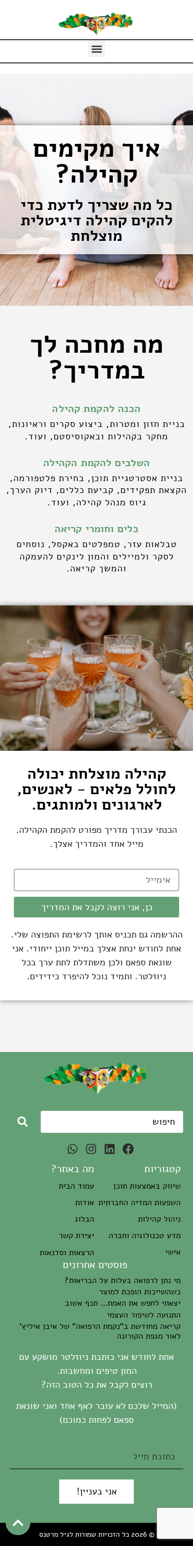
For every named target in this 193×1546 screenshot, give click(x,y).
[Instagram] (91, 1149)
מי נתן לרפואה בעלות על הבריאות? (122, 1280)
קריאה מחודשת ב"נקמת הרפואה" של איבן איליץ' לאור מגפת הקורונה (100, 1331)
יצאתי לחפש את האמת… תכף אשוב (123, 1303)
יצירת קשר (76, 1235)
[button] (96, 48)
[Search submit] (23, 1121)
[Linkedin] (109, 1149)
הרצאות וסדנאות (67, 1252)
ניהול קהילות (159, 1219)
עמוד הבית (76, 1186)
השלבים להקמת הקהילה (96, 463)
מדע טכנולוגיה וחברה (145, 1235)
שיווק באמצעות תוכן (147, 1186)
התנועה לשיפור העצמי (144, 1315)
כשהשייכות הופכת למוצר (140, 1291)
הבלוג (84, 1219)
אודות (84, 1202)
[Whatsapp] (72, 1149)
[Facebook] (128, 1149)
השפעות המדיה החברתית (139, 1202)
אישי (173, 1252)
